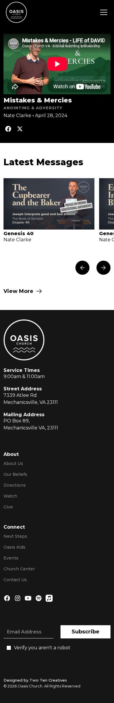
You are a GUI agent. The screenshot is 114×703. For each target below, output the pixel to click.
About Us (13, 463)
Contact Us (15, 579)
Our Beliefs (15, 474)
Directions (15, 485)
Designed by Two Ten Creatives (35, 680)
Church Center (19, 568)
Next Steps (15, 536)
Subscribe (85, 631)
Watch (10, 496)
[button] (102, 12)
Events (11, 558)
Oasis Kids (14, 547)
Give (8, 507)
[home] (16, 12)
